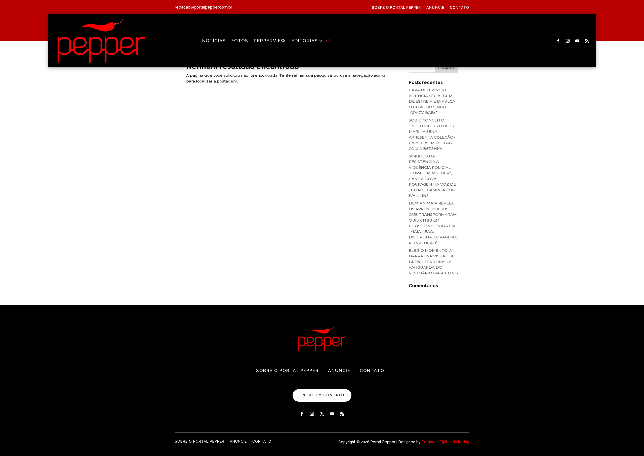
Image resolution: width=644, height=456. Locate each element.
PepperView (270, 41)
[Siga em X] (322, 414)
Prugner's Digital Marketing (445, 442)
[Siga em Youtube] (577, 41)
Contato (459, 8)
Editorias (304, 41)
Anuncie (435, 8)
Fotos (239, 41)
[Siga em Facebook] (558, 41)
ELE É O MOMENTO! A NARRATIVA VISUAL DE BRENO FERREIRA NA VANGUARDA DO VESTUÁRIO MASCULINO (433, 261)
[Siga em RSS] (587, 41)
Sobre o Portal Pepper (396, 8)
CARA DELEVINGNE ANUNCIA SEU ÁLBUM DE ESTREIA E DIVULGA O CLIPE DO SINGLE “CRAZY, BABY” (432, 101)
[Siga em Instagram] (568, 41)
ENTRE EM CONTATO (322, 395)
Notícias (214, 41)
